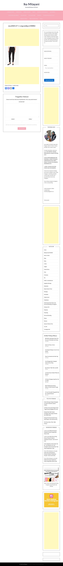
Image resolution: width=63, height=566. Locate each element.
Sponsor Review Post (48, 15)
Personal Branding (47, 315)
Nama (13, 119)
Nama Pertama (47, 51)
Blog (34, 12)
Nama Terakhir (47, 58)
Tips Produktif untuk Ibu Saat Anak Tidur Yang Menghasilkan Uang (51, 447)
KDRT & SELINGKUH (48, 280)
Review (39, 15)
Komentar (22, 101)
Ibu (44, 277)
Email (30, 119)
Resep (45, 318)
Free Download (34, 18)
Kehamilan (23, 15)
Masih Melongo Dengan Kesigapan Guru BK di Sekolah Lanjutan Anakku (51, 404)
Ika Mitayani (31, 4)
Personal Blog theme (40, 564)
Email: (45, 65)
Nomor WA (46, 72)
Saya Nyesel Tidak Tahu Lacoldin (51, 367)
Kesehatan (46, 294)
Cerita (45, 263)
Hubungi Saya (10, 12)
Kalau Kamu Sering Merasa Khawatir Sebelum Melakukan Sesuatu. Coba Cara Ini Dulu (50, 454)
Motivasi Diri (32, 15)
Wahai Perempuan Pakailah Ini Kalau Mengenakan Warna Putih (50, 432)
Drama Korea (23, 18)
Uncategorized (47, 329)
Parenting (19, 12)
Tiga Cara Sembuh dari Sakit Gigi (51, 356)
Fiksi (45, 272)
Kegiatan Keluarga (14, 15)
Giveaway (46, 275)
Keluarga (52, 12)
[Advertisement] (22, 37)
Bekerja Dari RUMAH (42, 12)
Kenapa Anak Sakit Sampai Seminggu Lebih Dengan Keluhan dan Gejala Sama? (50, 414)
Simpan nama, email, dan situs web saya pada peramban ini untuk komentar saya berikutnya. (22, 124)
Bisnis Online (27, 12)
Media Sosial (46, 297)
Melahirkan (46, 300)
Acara (45, 249)
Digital (45, 266)
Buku (41, 18)
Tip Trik (45, 326)
